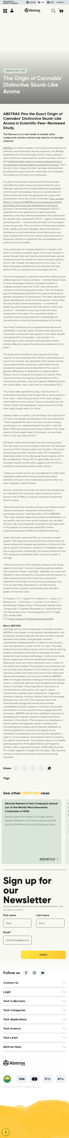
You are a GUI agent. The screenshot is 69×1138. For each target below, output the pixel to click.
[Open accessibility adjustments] (5, 1132)
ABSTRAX (7, 148)
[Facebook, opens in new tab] (26, 973)
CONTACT (60, 2)
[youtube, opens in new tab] (43, 973)
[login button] (11, 10)
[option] (31, 831)
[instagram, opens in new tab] (34, 973)
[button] (53, 11)
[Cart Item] (62, 10)
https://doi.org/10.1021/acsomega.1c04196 (31, 618)
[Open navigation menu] (5, 11)
